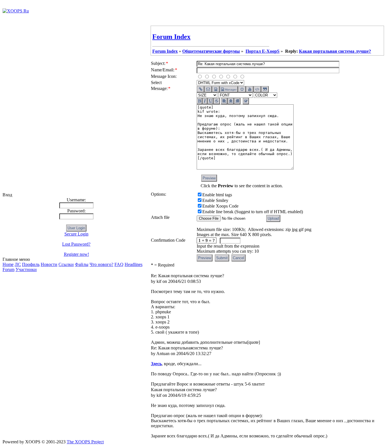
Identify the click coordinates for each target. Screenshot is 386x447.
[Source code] (257, 89)
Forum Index (171, 36)
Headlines (133, 264)
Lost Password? (76, 244)
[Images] (216, 89)
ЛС (18, 264)
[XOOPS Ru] (16, 10)
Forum (8, 269)
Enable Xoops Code (220, 206)
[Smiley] (242, 89)
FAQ (118, 264)
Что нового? (101, 264)
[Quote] (265, 89)
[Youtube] (249, 89)
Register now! (76, 254)
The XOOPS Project (85, 441)
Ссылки (66, 264)
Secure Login (76, 234)
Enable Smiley (215, 200)
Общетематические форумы (211, 51)
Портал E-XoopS (262, 51)
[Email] (208, 89)
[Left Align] (199, 101)
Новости (49, 264)
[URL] (200, 89)
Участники (26, 269)
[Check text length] (246, 101)
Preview (209, 178)
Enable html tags (217, 194)
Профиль (31, 264)
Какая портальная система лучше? (335, 51)
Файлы (81, 264)
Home (8, 264)
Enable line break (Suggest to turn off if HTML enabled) (252, 211)
